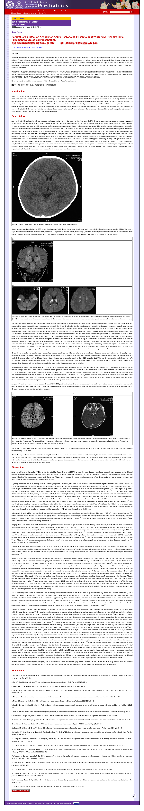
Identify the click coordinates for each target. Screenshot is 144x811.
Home (13, 11)
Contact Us (42, 13)
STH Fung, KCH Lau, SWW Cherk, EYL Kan (27, 48)
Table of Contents (18, 18)
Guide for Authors (30, 13)
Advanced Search (60, 11)
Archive (32, 11)
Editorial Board (16, 13)
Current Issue (22, 11)
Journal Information (44, 11)
